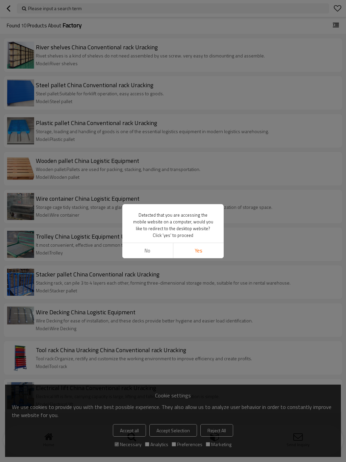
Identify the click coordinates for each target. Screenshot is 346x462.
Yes (198, 250)
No (147, 250)
